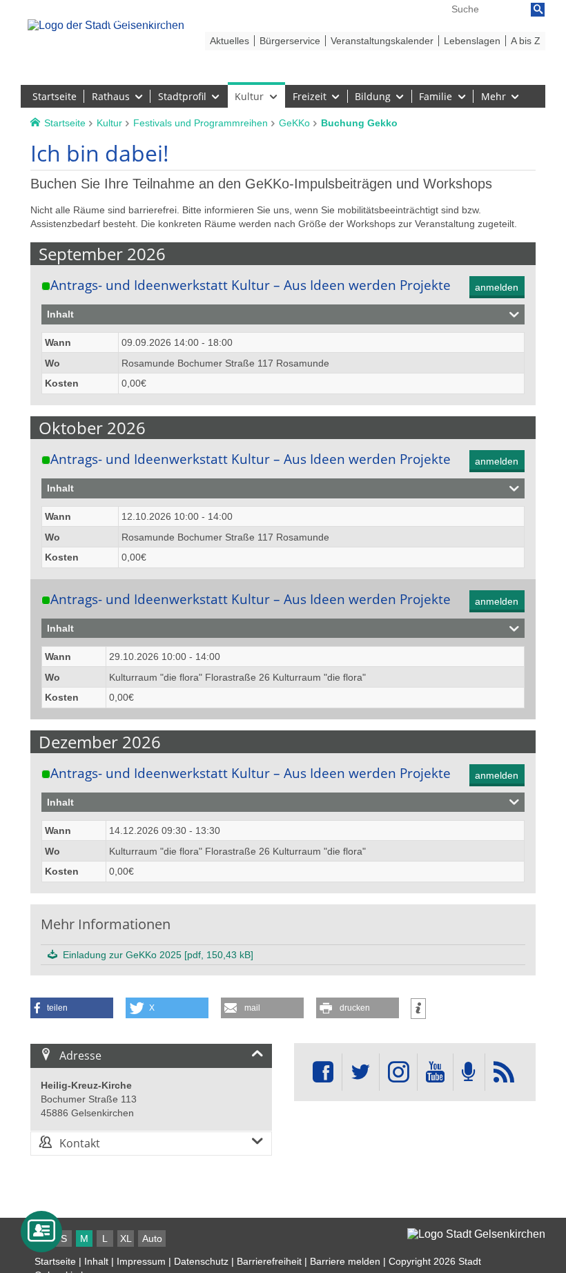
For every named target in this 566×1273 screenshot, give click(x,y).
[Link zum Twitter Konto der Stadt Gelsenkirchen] (360, 1072)
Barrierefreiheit (269, 1261)
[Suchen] (538, 10)
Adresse (80, 1055)
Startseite (55, 1261)
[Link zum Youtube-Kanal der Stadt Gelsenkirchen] (435, 1072)
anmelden (496, 287)
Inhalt (96, 1261)
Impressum (141, 1261)
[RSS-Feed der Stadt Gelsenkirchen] (504, 1072)
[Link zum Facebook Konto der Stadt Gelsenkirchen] (323, 1072)
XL (126, 1238)
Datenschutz (201, 1261)
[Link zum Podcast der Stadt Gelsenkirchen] (468, 1072)
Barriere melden (345, 1261)
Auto (152, 1238)
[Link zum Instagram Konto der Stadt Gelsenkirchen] (398, 1072)
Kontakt (79, 1143)
